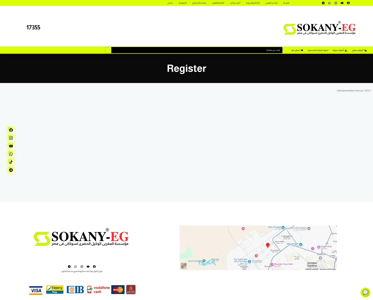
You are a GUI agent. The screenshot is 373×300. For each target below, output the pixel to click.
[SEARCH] (108, 50)
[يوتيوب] (11, 146)
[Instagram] (335, 3)
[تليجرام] (11, 170)
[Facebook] (348, 3)
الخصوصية (182, 3)
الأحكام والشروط (253, 3)
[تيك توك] (11, 162)
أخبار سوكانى (235, 3)
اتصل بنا (286, 3)
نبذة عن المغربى (271, 3)
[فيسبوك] (11, 130)
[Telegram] (323, 3)
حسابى (170, 3)
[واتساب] (11, 154)
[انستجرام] (11, 138)
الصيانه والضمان (218, 3)
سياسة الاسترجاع (199, 3)
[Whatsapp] (329, 3)
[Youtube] (342, 3)
